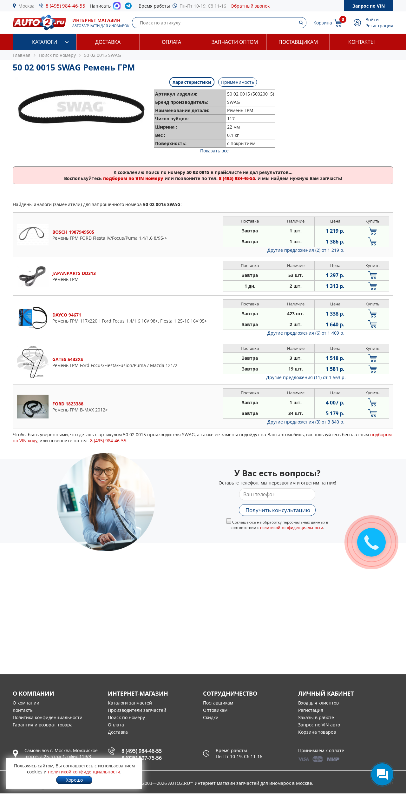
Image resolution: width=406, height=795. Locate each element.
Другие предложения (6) (305, 333)
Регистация (310, 710)
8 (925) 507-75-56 (141, 757)
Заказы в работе (316, 717)
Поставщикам (298, 41)
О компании (26, 703)
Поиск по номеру (126, 717)
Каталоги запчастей (130, 703)
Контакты (361, 41)
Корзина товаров (317, 732)
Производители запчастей (137, 710)
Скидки (211, 717)
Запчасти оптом (235, 41)
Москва (26, 6)
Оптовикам (215, 710)
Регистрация (379, 26)
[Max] (117, 7)
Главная (21, 55)
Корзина (322, 23)
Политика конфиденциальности (47, 717)
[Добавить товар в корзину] (372, 231)
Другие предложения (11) (306, 377)
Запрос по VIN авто (319, 725)
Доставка (108, 41)
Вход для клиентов (318, 703)
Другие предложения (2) (305, 250)
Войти (372, 20)
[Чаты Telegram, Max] (382, 774)
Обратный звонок (250, 6)
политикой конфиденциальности (291, 527)
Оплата (171, 41)
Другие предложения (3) (305, 422)
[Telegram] (129, 7)
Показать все (214, 151)
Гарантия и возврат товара (43, 725)
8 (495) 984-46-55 (65, 6)
